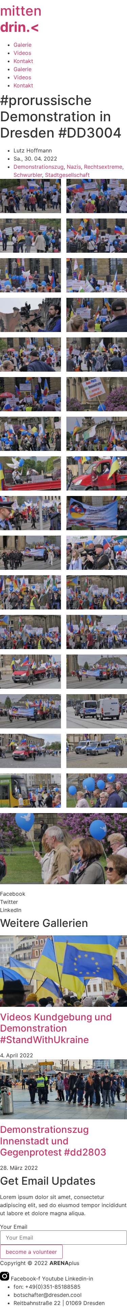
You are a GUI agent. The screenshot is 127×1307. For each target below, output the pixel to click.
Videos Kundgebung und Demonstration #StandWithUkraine (56, 1028)
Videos (22, 52)
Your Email (13, 1226)
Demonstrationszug (39, 166)
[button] (63, 894)
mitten (21, 18)
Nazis (74, 166)
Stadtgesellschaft (67, 174)
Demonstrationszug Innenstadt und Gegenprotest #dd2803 (53, 1141)
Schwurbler (28, 174)
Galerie (22, 44)
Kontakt (23, 61)
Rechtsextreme (103, 166)
